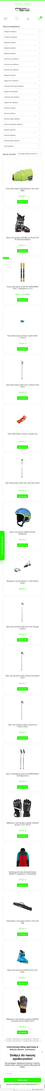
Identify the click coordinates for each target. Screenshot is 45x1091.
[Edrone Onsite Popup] (22, 545)
